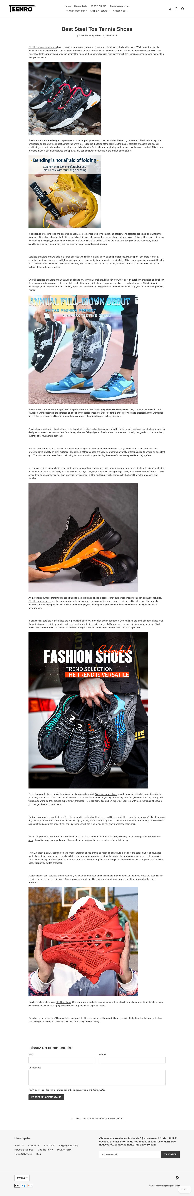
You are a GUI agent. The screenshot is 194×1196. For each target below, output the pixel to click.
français (21, 1177)
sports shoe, (78, 409)
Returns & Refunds (23, 1149)
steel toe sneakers (87, 233)
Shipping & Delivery (68, 1145)
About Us (19, 1145)
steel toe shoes (63, 1002)
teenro (159, 1186)
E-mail (102, 1054)
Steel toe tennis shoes (39, 601)
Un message (34, 1067)
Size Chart (49, 1145)
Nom (30, 1054)
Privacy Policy (64, 1149)
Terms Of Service (23, 1154)
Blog (38, 1154)
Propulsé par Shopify (171, 1186)
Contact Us (33, 1145)
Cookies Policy (45, 1149)
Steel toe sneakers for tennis (42, 47)
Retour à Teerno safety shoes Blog (99, 1119)
